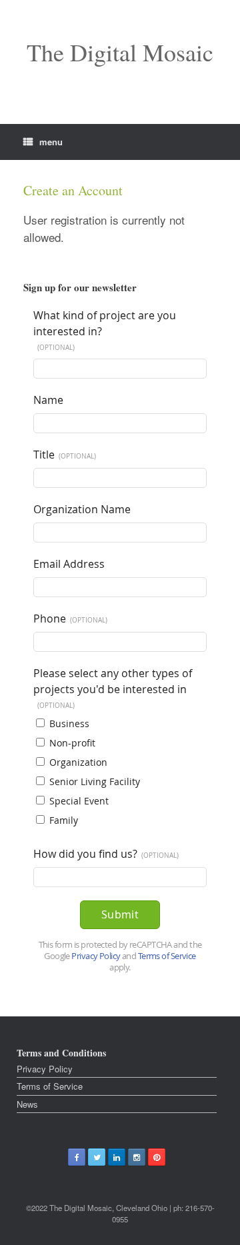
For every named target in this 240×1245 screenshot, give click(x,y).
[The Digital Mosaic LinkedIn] (116, 1157)
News (27, 1104)
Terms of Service (50, 1086)
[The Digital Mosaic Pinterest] (156, 1157)
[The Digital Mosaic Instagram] (136, 1157)
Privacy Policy (45, 1068)
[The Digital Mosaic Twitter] (96, 1157)
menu (51, 141)
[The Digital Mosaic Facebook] (76, 1157)
